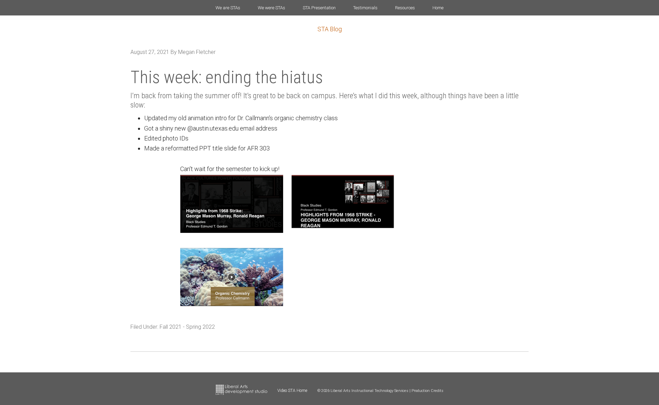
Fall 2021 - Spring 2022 (187, 327)
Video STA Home (292, 390)
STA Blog (329, 29)
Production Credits (427, 391)
